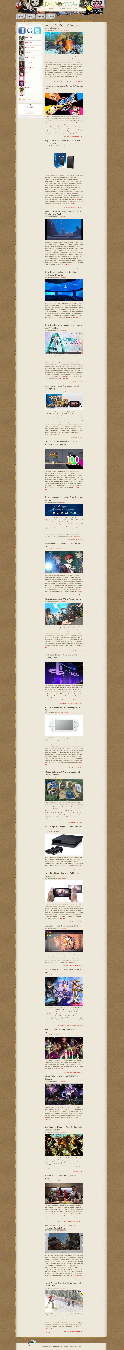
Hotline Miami (69, 1072)
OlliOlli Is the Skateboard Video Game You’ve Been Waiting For (61, 443)
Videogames (66, 30)
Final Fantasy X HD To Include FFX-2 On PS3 (63, 971)
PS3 (79, 81)
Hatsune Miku (69, 381)
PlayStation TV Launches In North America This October (63, 142)
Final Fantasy (63, 1025)
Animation (63, 1180)
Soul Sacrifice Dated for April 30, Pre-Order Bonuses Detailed (64, 1128)
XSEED (80, 822)
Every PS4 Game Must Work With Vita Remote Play (62, 874)
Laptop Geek (77, 1346)
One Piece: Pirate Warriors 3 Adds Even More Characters (62, 26)
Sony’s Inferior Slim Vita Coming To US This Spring (62, 387)
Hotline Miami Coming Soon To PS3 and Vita (62, 1031)
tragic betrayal (48, 691)
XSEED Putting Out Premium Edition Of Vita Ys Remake (62, 773)
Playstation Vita (73, 81)
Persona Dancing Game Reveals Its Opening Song (64, 87)
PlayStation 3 (64, 1221)
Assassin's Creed (70, 1278)
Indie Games (69, 965)
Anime (62, 30)
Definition (41, 16)
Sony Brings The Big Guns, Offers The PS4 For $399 (63, 828)
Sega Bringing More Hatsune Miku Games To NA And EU (63, 326)
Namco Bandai (60, 81)
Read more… (48, 78)
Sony (81, 207)
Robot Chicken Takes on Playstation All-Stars (62, 1177)
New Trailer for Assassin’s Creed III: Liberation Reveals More (60, 1226)
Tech (62, 145)
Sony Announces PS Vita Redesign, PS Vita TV (64, 709)
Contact (51, 16)
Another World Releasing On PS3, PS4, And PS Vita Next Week (64, 212)
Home (21, 16)
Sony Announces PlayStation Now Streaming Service (64, 498)
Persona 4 (72, 136)
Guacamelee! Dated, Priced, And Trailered (63, 925)
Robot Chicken (78, 1221)
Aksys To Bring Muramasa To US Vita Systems (61, 1077)
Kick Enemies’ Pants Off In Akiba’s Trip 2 (63, 598)
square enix (79, 1025)
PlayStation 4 (69, 207)
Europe (78, 199)
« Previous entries (49, 1332)
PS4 (81, 81)
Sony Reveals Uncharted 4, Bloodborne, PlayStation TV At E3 (62, 273)
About (31, 16)
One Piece (67, 81)
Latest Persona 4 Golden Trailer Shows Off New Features (63, 1284)
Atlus (68, 136)
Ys (81, 594)
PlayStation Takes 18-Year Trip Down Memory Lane (61, 656)
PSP (78, 703)
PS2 (71, 703)
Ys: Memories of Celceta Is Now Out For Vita (62, 545)
